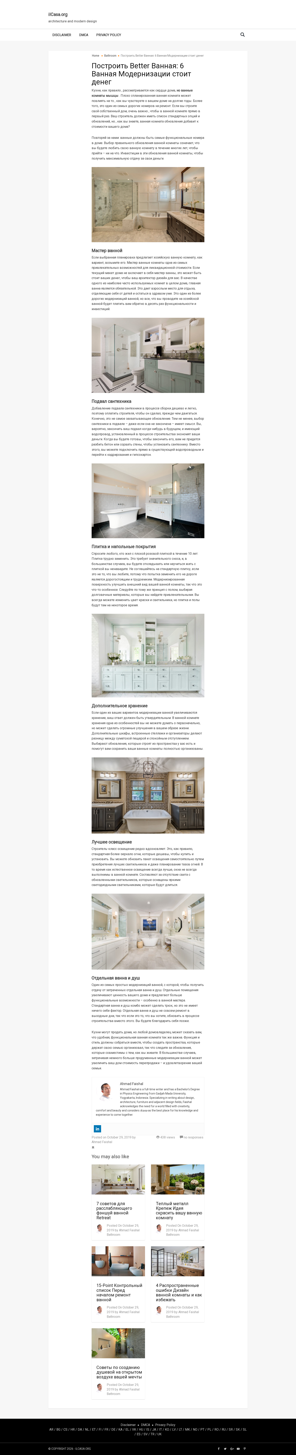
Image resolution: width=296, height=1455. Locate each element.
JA (154, 1429)
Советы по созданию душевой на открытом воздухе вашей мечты (119, 1372)
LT (180, 1429)
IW (134, 1429)
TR (152, 1434)
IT (160, 1429)
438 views (167, 1137)
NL (87, 1429)
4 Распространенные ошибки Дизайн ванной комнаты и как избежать (179, 1292)
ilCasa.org (57, 14)
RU (224, 1429)
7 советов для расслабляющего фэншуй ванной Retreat (114, 1210)
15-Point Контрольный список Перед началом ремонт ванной (119, 1292)
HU (141, 1429)
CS (65, 1429)
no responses (193, 1137)
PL (209, 1429)
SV (146, 1434)
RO (216, 1429)
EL (127, 1429)
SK (238, 1429)
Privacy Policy (108, 35)
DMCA (83, 35)
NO (195, 1429)
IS (147, 1429)
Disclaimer (61, 35)
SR (231, 1429)
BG (58, 1429)
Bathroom (113, 1235)
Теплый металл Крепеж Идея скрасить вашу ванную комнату (179, 1210)
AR (51, 1429)
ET (94, 1429)
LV (174, 1429)
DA (80, 1429)
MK (187, 1429)
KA (120, 1429)
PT (202, 1429)
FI (100, 1429)
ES (139, 1434)
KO (167, 1429)
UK (159, 1434)
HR (72, 1429)
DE (113, 1429)
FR (106, 1429)
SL (245, 1429)
